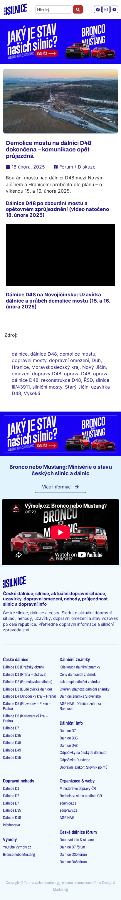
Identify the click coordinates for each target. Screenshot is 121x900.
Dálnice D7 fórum (72, 847)
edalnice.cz (68, 803)
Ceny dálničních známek (78, 674)
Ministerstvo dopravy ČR (78, 788)
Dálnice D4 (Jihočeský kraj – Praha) (29, 696)
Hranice (20, 367)
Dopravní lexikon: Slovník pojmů (83, 767)
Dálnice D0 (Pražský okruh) (23, 667)
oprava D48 (77, 373)
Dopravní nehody (18, 780)
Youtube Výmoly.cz (17, 847)
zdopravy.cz (68, 810)
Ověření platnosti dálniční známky (85, 689)
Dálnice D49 (12, 750)
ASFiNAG (67, 817)
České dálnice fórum (78, 832)
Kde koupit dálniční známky (80, 667)
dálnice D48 (43, 354)
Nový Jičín (94, 367)
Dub (96, 360)
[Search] (78, 9)
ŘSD (88, 380)
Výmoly (10, 839)
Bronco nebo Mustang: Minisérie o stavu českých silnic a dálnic (60, 470)
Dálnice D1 (11, 788)
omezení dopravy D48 (36, 373)
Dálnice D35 (12, 735)
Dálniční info (71, 723)
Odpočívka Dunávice (75, 759)
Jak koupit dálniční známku (80, 681)
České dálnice (15, 659)
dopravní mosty (29, 360)
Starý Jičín (76, 387)
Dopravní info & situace (77, 839)
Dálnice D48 (12, 742)
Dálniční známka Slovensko (80, 696)
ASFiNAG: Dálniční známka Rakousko (80, 706)
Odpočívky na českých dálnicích (83, 752)
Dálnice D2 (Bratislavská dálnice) (27, 681)
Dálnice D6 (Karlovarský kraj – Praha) (25, 718)
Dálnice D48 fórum (73, 861)
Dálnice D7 (11, 728)
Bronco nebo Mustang (19, 854)
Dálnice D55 (12, 757)
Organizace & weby (77, 780)
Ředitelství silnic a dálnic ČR (81, 795)
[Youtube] (114, 9)
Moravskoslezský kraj (55, 367)
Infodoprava (11, 825)
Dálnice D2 (11, 795)
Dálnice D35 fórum (73, 854)
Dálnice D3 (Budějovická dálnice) (27, 689)
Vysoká (32, 393)
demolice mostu (77, 354)
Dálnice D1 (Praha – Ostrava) (24, 674)
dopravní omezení (69, 360)
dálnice (20, 354)
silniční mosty (47, 387)
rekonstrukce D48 (61, 380)
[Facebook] (98, 9)
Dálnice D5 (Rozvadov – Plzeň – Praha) (27, 706)
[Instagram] (106, 9)
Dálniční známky (75, 659)
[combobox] (54, 9)
